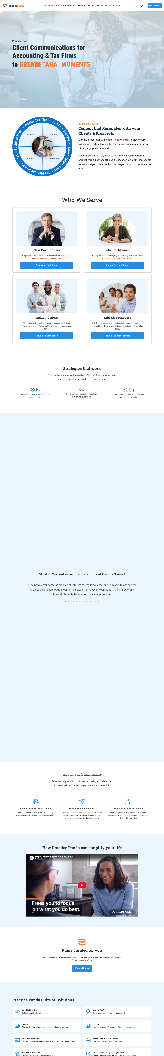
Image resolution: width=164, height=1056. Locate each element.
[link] (81, 389)
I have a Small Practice (46, 335)
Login (141, 5)
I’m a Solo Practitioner (117, 265)
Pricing (81, 5)
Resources (102, 5)
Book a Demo (154, 5)
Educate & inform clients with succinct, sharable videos (45, 1025)
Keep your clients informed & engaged (108, 1011)
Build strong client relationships (35, 1011)
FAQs (90, 5)
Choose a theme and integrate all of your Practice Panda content (48, 1039)
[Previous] (7, 590)
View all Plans (82, 968)
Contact (117, 5)
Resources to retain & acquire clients (107, 1039)
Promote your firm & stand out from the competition (114, 1025)
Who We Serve (50, 5)
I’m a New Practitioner (47, 265)
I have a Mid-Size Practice (117, 335)
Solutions (67, 5)
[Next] (156, 590)
